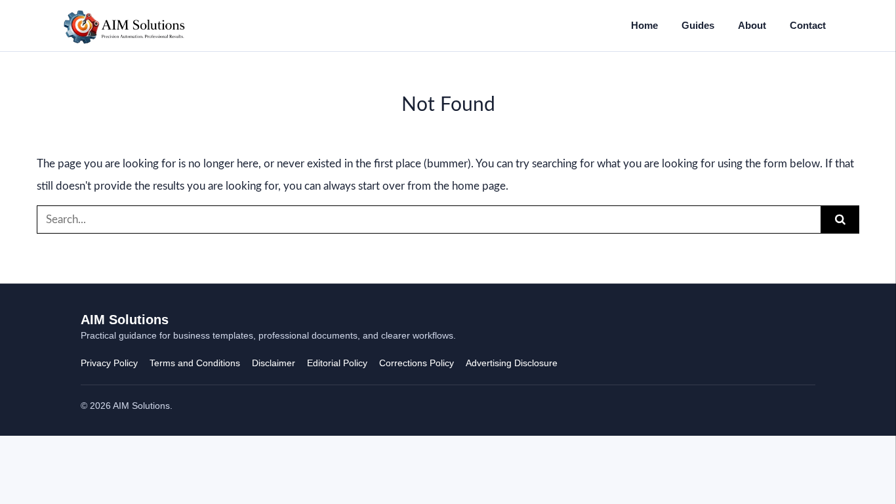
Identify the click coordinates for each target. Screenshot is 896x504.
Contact (808, 25)
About (752, 25)
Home (644, 25)
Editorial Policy (337, 363)
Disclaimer (273, 363)
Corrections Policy (416, 363)
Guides (698, 25)
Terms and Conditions (195, 363)
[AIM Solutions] (124, 25)
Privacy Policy (109, 363)
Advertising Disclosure (512, 363)
